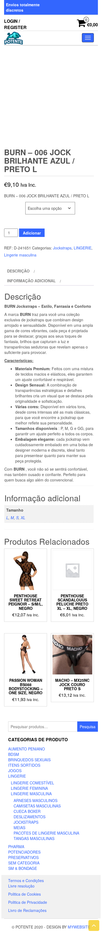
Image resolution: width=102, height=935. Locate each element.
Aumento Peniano (26, 749)
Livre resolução (21, 886)
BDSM (13, 754)
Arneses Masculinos (35, 800)
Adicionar (32, 233)
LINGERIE (82, 248)
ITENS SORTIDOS (24, 765)
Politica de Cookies (24, 894)
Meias (19, 827)
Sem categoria (23, 863)
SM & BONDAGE (22, 868)
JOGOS (14, 770)
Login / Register (15, 24)
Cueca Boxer (27, 811)
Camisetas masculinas (37, 806)
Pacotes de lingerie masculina (46, 833)
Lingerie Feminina (29, 788)
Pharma (16, 846)
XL (23, 517)
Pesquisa (87, 726)
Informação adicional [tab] (31, 280)
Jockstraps (62, 248)
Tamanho (13, 205)
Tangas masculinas (34, 838)
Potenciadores (24, 852)
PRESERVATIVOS (23, 857)
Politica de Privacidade (27, 902)
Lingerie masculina (20, 255)
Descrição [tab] (18, 271)
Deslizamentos (29, 816)
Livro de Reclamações (27, 910)
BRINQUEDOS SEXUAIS (29, 759)
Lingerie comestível (32, 782)
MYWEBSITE (79, 927)
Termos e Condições (26, 880)
